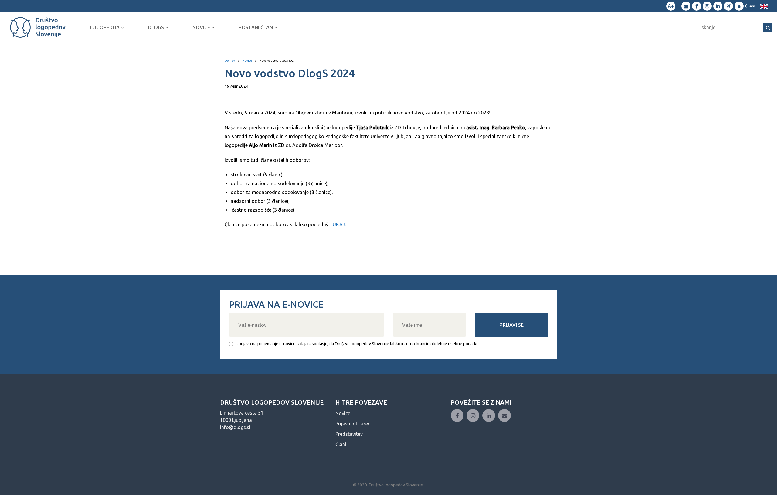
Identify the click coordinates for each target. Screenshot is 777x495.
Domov (230, 60)
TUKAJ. (337, 224)
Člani (750, 6)
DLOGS (156, 27)
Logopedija (105, 27)
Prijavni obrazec (352, 423)
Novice (201, 27)
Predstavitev (349, 434)
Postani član (256, 27)
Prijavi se (512, 325)
